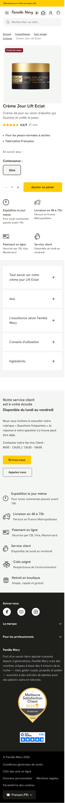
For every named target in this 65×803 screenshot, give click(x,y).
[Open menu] (7, 13)
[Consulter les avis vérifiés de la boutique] (31, 743)
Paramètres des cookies (19, 791)
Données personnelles (17, 784)
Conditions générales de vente (23, 771)
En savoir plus (12, 152)
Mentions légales (47, 784)
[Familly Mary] (25, 12)
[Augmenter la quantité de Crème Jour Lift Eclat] (18, 187)
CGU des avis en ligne (17, 777)
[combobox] (32, 22)
